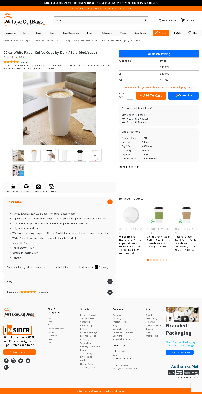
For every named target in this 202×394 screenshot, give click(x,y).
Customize (185, 95)
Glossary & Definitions (123, 332)
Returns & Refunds (153, 325)
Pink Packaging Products (86, 359)
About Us (117, 315)
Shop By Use (141, 33)
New (50, 339)
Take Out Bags (86, 353)
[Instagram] (13, 361)
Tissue (123, 33)
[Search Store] (145, 20)
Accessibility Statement (123, 339)
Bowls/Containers (71, 33)
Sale (49, 342)
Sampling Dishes (87, 367)
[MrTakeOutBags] (24, 20)
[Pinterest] (6, 368)
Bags (25, 33)
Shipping (149, 329)
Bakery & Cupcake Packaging (88, 327)
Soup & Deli (85, 343)
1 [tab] (148, 260)
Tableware (107, 33)
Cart (190, 20)
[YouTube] (28, 361)
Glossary (103, 267)
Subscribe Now (19, 352)
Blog (195, 33)
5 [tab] (160, 260)
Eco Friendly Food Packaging (88, 338)
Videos (148, 332)
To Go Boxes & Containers (87, 320)
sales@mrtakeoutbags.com (125, 368)
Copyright (117, 336)
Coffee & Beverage (88, 332)
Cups (52, 33)
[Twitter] (20, 361)
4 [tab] (157, 260)
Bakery (90, 33)
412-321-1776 (122, 365)
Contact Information (122, 329)
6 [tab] (163, 260)
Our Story (117, 318)
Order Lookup (151, 336)
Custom (162, 33)
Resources (150, 321)
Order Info (150, 315)
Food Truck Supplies (89, 315)
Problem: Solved (120, 321)
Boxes (39, 33)
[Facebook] (6, 361)
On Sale (177, 33)
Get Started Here (180, 352)
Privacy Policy (151, 318)
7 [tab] (167, 260)
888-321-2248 (102, 8)
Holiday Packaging (88, 364)
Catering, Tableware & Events (90, 348)
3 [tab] (154, 260)
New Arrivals (10, 33)
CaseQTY (121, 95)
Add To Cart (152, 95)
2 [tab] (151, 260)
